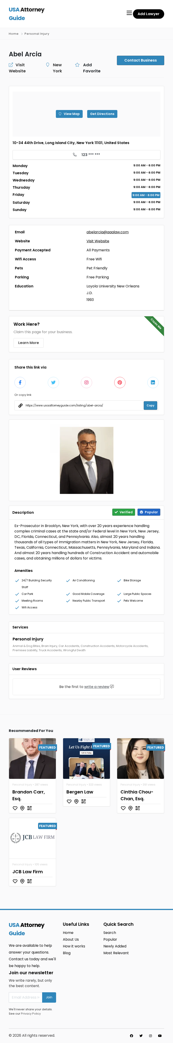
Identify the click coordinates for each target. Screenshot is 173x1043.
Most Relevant (116, 953)
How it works (74, 946)
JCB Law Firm (27, 872)
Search (109, 932)
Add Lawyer (148, 13)
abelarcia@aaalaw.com (107, 232)
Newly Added (114, 946)
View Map (71, 114)
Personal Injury (37, 34)
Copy (150, 405)
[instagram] (150, 1035)
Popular (110, 939)
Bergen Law (79, 792)
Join (49, 997)
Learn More (28, 342)
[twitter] (141, 1035)
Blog (67, 953)
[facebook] (131, 1035)
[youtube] (160, 1035)
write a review (96, 686)
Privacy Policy (31, 1013)
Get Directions (102, 114)
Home (14, 34)
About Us (71, 939)
